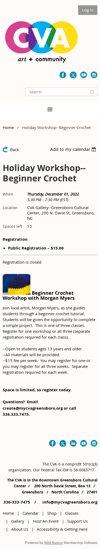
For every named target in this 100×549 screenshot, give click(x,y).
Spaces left (12, 226)
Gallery (17, 521)
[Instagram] (94, 75)
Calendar (30, 513)
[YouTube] (83, 75)
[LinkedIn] (73, 443)
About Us (19, 529)
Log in (87, 10)
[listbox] (73, 149)
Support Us (77, 521)
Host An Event (46, 521)
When (8, 194)
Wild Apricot (53, 543)
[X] (73, 75)
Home (8, 127)
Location (10, 207)
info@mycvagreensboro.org (69, 502)
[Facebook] (62, 75)
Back (14, 149)
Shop (52, 513)
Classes (71, 513)
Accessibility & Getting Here (62, 529)
